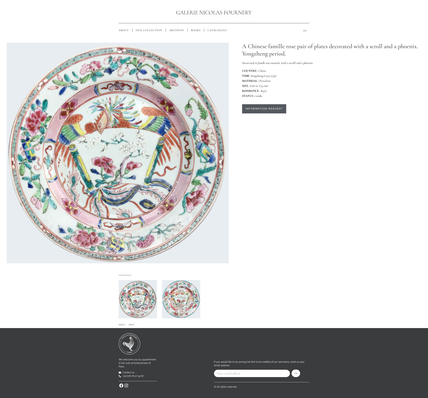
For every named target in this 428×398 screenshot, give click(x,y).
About (124, 30)
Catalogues (217, 30)
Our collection (149, 30)
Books (196, 30)
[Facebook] (121, 385)
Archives (176, 30)
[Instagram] (126, 385)
